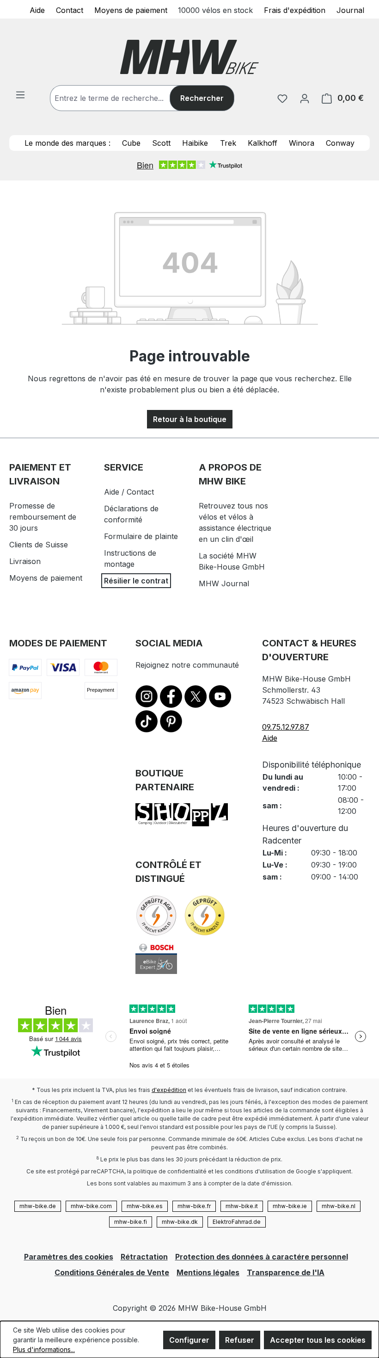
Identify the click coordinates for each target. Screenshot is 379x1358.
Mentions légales (208, 1272)
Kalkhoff (262, 143)
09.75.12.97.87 (285, 727)
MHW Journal (224, 583)
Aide (37, 10)
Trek (228, 143)
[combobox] (119, 98)
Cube (131, 143)
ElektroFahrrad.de (237, 1221)
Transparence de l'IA (285, 1272)
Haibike (195, 143)
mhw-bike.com (91, 1206)
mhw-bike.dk (180, 1221)
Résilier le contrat (136, 580)
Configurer (189, 1340)
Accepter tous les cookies (318, 1340)
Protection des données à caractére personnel (261, 1256)
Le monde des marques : (67, 143)
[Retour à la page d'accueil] (189, 57)
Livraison (25, 561)
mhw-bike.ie (290, 1206)
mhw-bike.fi (130, 1221)
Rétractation (144, 1256)
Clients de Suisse (38, 544)
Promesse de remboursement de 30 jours (42, 517)
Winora (301, 143)
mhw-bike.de (37, 1206)
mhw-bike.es (145, 1206)
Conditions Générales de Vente (112, 1272)
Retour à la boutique (189, 419)
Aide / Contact (129, 491)
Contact (69, 10)
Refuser (239, 1340)
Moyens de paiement (130, 10)
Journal (350, 10)
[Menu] (20, 94)
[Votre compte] (304, 98)
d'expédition (169, 1089)
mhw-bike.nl (338, 1206)
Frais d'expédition (294, 10)
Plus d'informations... (44, 1349)
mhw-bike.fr (194, 1206)
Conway (340, 143)
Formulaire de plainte (141, 536)
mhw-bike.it (242, 1206)
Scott (161, 143)
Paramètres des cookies (68, 1256)
